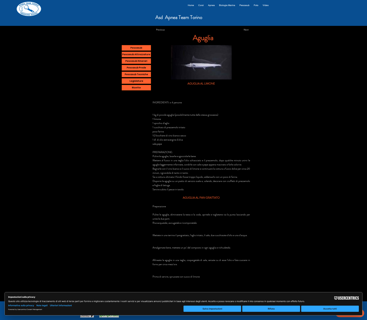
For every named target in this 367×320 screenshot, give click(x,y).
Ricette (136, 87)
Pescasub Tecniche (136, 74)
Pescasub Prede (136, 67)
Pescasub (136, 47)
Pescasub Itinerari (136, 61)
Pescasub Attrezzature (136, 54)
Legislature (136, 81)
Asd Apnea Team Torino (178, 17)
